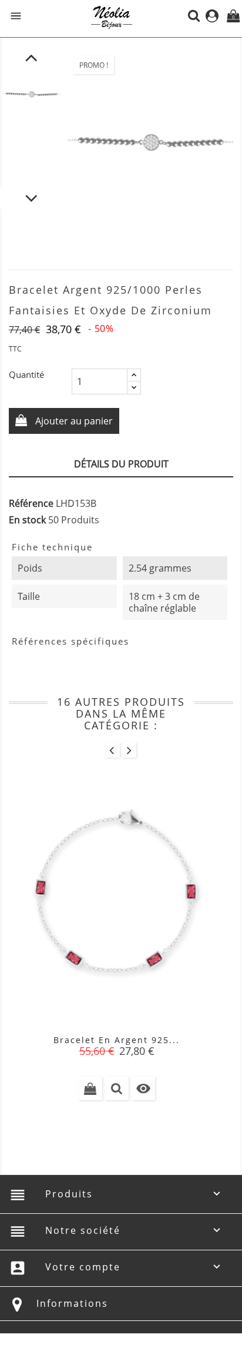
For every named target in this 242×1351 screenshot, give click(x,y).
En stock (27, 520)
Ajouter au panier (73, 420)
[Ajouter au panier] (90, 1088)
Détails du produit (121, 463)
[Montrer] (117, 1088)
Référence (31, 503)
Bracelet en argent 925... (116, 1039)
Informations (72, 1303)
